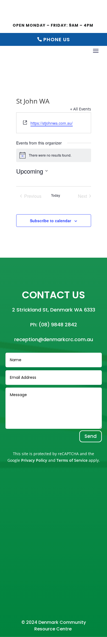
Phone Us (56, 39)
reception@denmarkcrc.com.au (53, 339)
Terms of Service (72, 460)
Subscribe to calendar (50, 220)
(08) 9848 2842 (58, 324)
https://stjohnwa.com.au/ (51, 123)
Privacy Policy (34, 460)
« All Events (80, 109)
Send (91, 436)
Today (55, 195)
